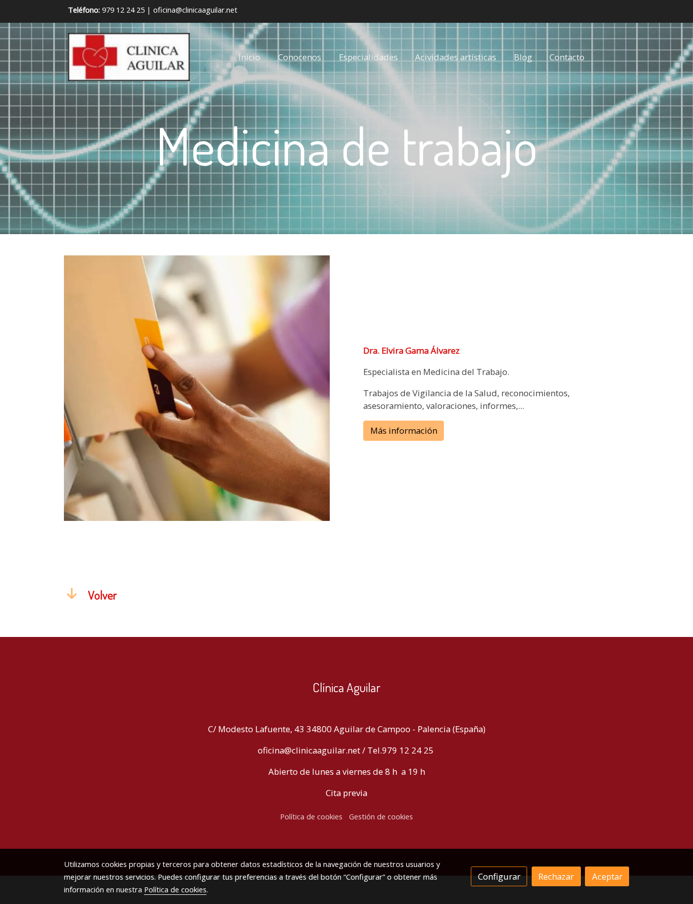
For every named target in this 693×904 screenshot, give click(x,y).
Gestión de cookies (381, 816)
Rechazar (556, 876)
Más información (403, 431)
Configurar (499, 876)
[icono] (72, 593)
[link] (129, 57)
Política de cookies (311, 816)
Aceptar (607, 876)
